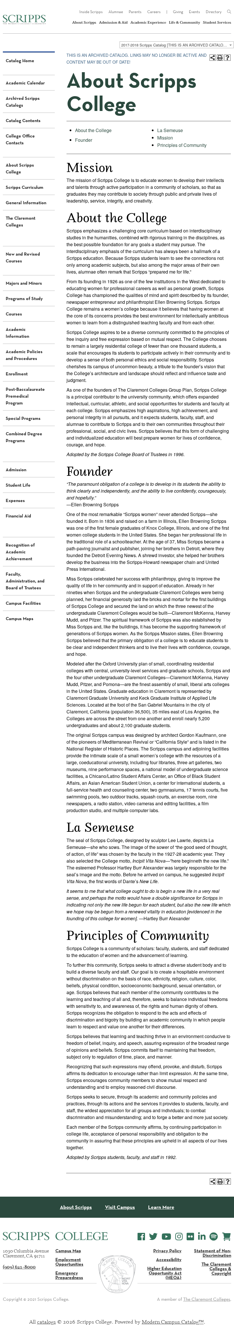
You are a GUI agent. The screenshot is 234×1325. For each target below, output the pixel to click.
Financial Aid (18, 516)
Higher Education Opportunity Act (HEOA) (164, 1273)
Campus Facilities (23, 603)
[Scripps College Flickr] (190, 1236)
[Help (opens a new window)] (227, 57)
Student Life (18, 485)
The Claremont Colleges (20, 221)
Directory (213, 11)
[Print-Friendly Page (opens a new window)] (220, 57)
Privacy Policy (167, 1250)
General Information (26, 202)
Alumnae (115, 11)
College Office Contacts (20, 139)
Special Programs (23, 418)
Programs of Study (24, 298)
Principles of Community (182, 145)
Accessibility (168, 1259)
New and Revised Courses (23, 257)
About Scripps (84, 22)
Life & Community (184, 22)
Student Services (217, 22)
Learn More (161, 1207)
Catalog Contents (23, 120)
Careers (154, 11)
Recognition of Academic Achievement (20, 551)
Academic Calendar (25, 83)
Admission (16, 469)
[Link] (229, 12)
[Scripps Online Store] (226, 1236)
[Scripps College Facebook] (141, 1236)
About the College (93, 130)
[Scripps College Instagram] (179, 1236)
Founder (83, 140)
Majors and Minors (24, 283)
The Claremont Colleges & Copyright (216, 1268)
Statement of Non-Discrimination (212, 1252)
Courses (14, 314)
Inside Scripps (91, 11)
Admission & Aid (113, 22)
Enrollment (17, 374)
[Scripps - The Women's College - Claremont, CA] (24, 19)
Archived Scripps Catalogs (23, 101)
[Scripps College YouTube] (166, 1236)
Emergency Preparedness (69, 1275)
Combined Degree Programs (24, 437)
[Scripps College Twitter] (153, 1236)
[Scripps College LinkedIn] (201, 1236)
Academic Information (17, 332)
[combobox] (177, 44)
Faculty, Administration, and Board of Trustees (25, 580)
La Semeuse (170, 130)
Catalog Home (20, 60)
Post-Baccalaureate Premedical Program (25, 396)
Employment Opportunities (69, 1261)
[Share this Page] (212, 57)
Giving (178, 11)
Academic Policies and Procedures (24, 355)
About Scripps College (20, 168)
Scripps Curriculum (24, 187)
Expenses (15, 500)
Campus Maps (19, 618)
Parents (135, 11)
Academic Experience (148, 22)
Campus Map (68, 1250)
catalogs (46, 1321)
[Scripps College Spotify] (213, 1236)
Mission (165, 137)
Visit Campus (120, 1207)
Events (194, 11)
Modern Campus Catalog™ (173, 1321)
